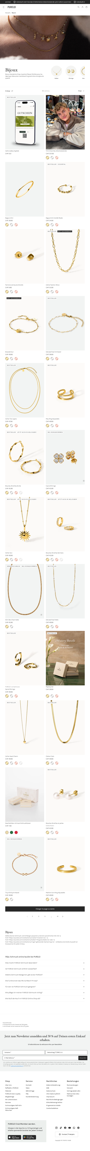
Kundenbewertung (32, 1097)
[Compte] (82, 7)
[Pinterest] (78, 1127)
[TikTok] (60, 1127)
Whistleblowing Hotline (54, 1102)
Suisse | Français (68, 1134)
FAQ (27, 1094)
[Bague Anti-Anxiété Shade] (65, 189)
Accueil (7, 13)
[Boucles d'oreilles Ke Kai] (24, 457)
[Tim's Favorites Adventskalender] (65, 122)
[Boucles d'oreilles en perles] (65, 794)
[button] (78, 7)
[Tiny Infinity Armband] (24, 864)
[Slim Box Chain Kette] (24, 591)
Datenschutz (50, 1091)
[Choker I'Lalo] (65, 727)
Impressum (50, 1097)
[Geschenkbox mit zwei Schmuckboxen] (24, 794)
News (28, 1088)
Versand (70, 1088)
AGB (47, 1088)
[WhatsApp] (74, 1127)
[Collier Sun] (24, 524)
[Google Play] (29, 1137)
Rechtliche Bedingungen (54, 1100)
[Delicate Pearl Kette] (65, 591)
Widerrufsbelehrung (53, 1085)
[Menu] (3, 7)
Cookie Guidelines (52, 1108)
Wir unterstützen (11, 1100)
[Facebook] (65, 1127)
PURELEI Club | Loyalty (12, 1094)
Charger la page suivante (45, 909)
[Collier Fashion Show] (65, 256)
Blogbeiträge (9, 1097)
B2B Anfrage (30, 1091)
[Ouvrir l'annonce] (45, 2)
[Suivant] (63, 917)
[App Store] (14, 1137)
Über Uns (8, 1085)
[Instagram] (56, 1127)
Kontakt (29, 1085)
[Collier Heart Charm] (24, 727)
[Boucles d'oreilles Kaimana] (65, 524)
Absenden (83, 1058)
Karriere (8, 1102)
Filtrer (7, 91)
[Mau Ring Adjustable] (65, 390)
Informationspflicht (53, 1094)
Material (8, 1091)
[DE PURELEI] (12, 7)
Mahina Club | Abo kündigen (73, 1095)
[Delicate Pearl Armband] (65, 323)
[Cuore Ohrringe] (65, 457)
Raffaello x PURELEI (11, 1088)
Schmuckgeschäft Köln (13, 1105)
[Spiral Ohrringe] (24, 658)
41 (57, 916)
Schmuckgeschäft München (11, 1109)
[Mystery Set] (65, 658)
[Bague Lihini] (24, 189)
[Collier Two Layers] (24, 390)
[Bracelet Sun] (24, 323)
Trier (80, 91)
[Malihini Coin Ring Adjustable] (65, 864)
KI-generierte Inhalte (53, 1105)
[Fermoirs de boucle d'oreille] (24, 256)
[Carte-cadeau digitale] (24, 122)
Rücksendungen (72, 1085)
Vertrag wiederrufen (73, 1091)
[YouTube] (69, 1127)
